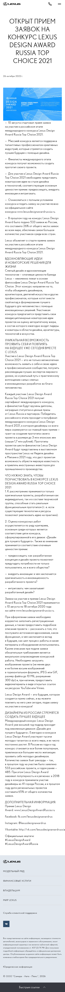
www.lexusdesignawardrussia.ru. (36, 211)
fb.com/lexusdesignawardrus (35, 816)
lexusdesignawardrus (33, 823)
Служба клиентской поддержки (20, 912)
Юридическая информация (17, 966)
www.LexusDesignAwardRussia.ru (34, 810)
